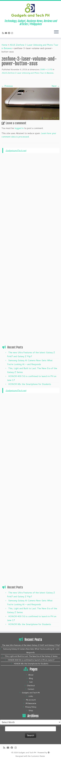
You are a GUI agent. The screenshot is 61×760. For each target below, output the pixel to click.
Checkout (31, 685)
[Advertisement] (30, 202)
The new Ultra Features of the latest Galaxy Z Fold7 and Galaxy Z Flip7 (31, 645)
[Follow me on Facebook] (9, 33)
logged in (19, 128)
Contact (31, 689)
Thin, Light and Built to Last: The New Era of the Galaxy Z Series (31, 656)
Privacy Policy (30, 707)
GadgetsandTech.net (15, 150)
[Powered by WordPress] (49, 752)
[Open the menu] (56, 32)
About (30, 675)
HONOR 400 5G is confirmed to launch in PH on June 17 (31, 660)
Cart (31, 682)
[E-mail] (6, 33)
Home (4, 44)
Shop (31, 710)
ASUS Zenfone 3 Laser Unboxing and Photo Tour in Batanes (27, 73)
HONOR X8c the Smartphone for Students (29, 384)
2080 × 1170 (45, 69)
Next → (55, 85)
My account (31, 700)
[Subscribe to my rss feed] (3, 33)
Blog (31, 678)
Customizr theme (38, 756)
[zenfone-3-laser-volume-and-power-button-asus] (30, 103)
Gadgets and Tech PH (31, 692)
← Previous (7, 85)
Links (31, 696)
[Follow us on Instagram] (12, 33)
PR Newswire (31, 703)
